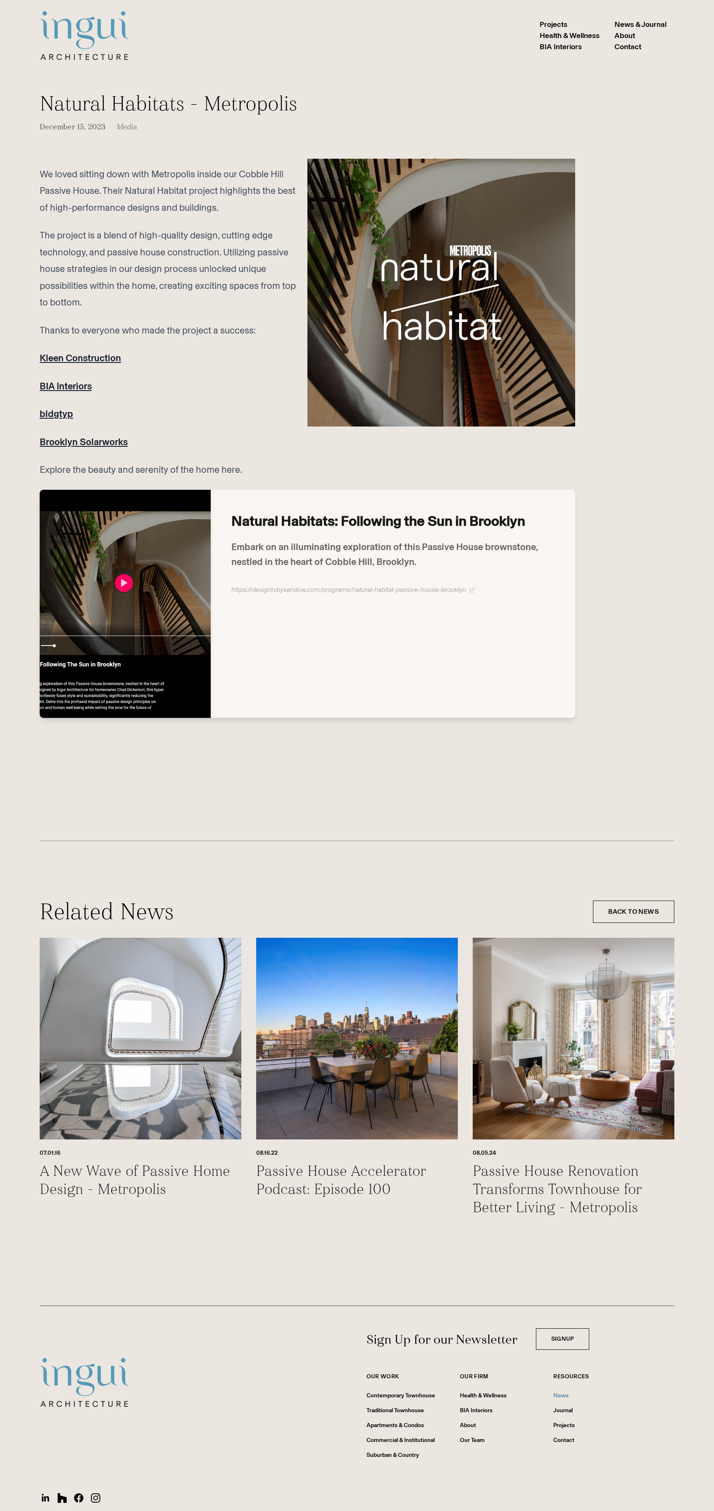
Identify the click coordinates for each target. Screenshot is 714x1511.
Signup (562, 1338)
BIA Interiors (561, 46)
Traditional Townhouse (395, 1410)
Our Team (472, 1440)
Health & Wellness (570, 35)
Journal (563, 1410)
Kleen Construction (80, 358)
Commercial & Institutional (401, 1440)
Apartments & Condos (395, 1425)
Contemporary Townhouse (401, 1395)
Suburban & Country (393, 1455)
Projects (553, 24)
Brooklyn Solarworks (84, 442)
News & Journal (640, 24)
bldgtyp (56, 413)
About (624, 35)
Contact (627, 46)
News (561, 1395)
